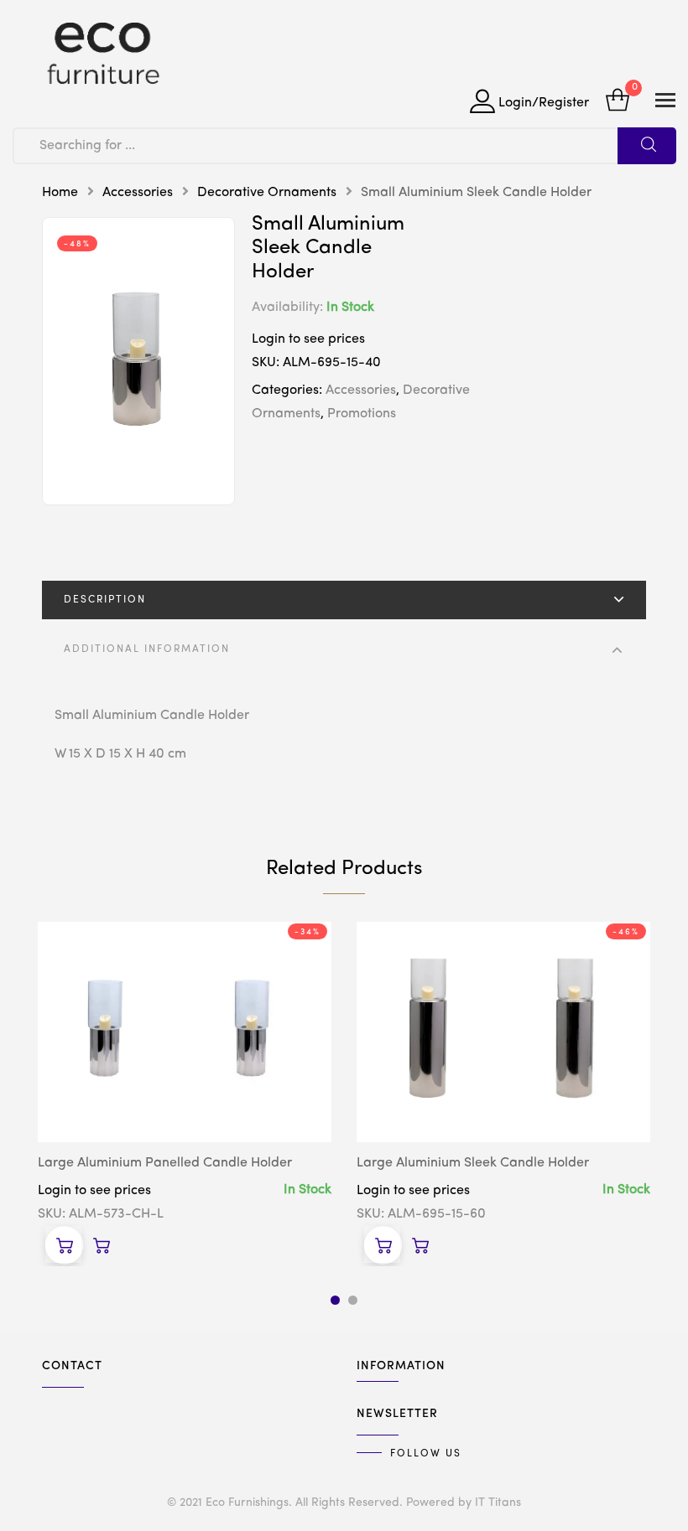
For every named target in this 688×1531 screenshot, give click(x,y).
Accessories (137, 192)
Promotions (361, 414)
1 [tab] (335, 1300)
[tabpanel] (184, 1092)
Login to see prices (308, 339)
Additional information (147, 649)
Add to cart (63, 1244)
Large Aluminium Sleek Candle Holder (473, 1163)
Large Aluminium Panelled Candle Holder (165, 1163)
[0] (617, 102)
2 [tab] (352, 1300)
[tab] (344, 600)
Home (60, 192)
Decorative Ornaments (266, 192)
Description (105, 600)
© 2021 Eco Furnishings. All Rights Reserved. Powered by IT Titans (344, 1502)
